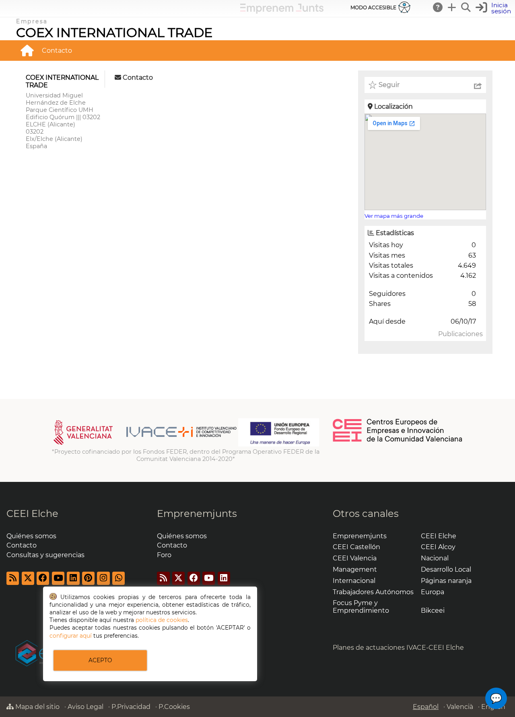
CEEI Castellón (356, 547)
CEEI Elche (32, 513)
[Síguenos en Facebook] (43, 578)
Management (355, 569)
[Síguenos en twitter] (28, 578)
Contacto (57, 50)
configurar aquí (70, 635)
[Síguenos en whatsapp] (118, 578)
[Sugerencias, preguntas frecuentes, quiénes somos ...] (438, 7)
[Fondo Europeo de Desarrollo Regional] (278, 444)
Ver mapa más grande (394, 216)
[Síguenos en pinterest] (88, 578)
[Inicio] (26, 50)
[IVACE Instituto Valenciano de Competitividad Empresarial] (145, 444)
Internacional (354, 581)
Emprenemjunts (197, 513)
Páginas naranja (446, 581)
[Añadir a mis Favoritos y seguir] (373, 85)
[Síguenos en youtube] (58, 578)
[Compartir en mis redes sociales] (478, 85)
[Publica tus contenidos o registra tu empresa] (452, 7)
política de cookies (162, 620)
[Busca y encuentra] (466, 7)
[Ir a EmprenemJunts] (281, 11)
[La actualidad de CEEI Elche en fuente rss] (12, 578)
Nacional (435, 558)
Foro (164, 555)
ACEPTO (100, 660)
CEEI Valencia (355, 558)
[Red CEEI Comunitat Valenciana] (398, 440)
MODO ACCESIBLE (373, 7)
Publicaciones (460, 334)
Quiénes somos (31, 536)
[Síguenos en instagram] (103, 578)
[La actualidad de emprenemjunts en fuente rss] (163, 578)
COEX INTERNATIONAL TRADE (114, 32)
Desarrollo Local (446, 569)
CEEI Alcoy (438, 547)
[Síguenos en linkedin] (73, 578)
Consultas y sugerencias (45, 555)
